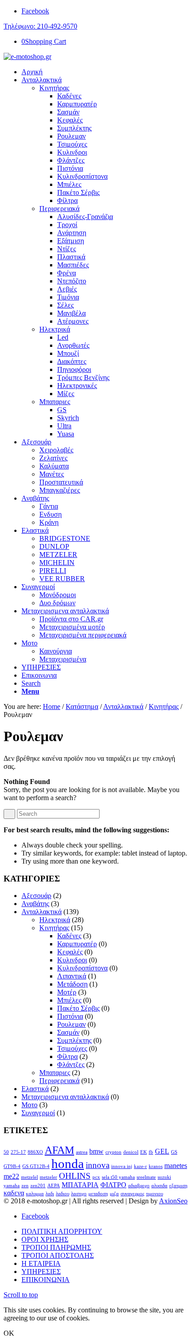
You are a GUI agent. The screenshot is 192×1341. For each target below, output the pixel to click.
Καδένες (69, 936)
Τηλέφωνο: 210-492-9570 (40, 26)
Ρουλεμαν (71, 1024)
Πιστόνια (70, 1016)
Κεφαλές (70, 952)
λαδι (50, 1193)
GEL (162, 1151)
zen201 (38, 1185)
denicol (130, 1152)
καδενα (14, 1193)
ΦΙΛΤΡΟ (113, 1185)
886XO (35, 1152)
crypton (113, 1152)
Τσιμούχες (72, 1048)
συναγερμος (132, 1193)
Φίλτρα (67, 1056)
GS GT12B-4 (36, 1166)
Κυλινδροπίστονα (82, 968)
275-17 (18, 1152)
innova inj (121, 1166)
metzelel (29, 1177)
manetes (175, 1165)
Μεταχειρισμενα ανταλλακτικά (65, 1097)
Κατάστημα (82, 706)
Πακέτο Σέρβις (78, 1008)
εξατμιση (178, 1185)
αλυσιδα (159, 1185)
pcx (96, 1177)
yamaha (12, 1185)
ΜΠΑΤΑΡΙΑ (80, 1185)
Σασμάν (68, 1032)
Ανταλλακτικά (123, 706)
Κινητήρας (54, 88)
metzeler (48, 1177)
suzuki (164, 1177)
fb (151, 1152)
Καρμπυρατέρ (77, 944)
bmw (96, 1151)
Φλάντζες (70, 1064)
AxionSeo (173, 1201)
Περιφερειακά (59, 208)
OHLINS (75, 1176)
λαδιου (62, 1193)
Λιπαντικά (71, 976)
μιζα (114, 1193)
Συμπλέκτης (74, 1040)
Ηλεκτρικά (54, 329)
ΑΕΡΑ (53, 1185)
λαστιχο (79, 1193)
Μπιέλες (69, 1000)
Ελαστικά (35, 1088)
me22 (11, 1176)
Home (51, 706)
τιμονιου (154, 1193)
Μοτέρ (66, 992)
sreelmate (146, 1177)
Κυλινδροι (72, 960)
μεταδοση (98, 1193)
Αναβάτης (35, 903)
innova (97, 1165)
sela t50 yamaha (118, 1177)
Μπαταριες (54, 401)
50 (6, 1152)
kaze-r (140, 1166)
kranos (156, 1166)
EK (143, 1152)
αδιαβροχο (139, 1185)
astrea (82, 1152)
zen (25, 1185)
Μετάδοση (72, 984)
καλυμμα (35, 1193)
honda (67, 1163)
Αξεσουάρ (36, 895)
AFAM (59, 1150)
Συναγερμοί (38, 1113)
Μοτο (29, 1105)
